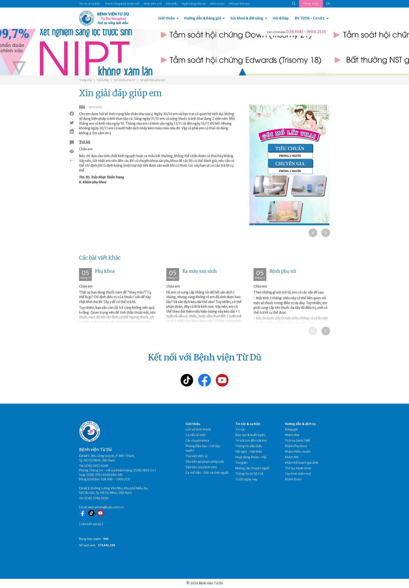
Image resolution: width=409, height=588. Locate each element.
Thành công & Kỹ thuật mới (122, 4)
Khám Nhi (291, 457)
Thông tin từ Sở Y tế (249, 474)
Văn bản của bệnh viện (201, 467)
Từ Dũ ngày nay (246, 479)
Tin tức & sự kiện (247, 424)
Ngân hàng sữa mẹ (194, 4)
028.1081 (294, 31)
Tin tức (240, 429)
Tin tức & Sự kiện (89, 4)
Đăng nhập (311, 4)
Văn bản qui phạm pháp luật (205, 462)
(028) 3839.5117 (145, 470)
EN (328, 4)
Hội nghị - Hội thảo (248, 452)
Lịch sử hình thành (198, 429)
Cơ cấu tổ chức (196, 435)
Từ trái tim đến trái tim (251, 440)
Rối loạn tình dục (239, 4)
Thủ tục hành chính (298, 468)
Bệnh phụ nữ (282, 271)
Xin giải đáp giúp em (152, 80)
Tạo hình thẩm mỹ (298, 474)
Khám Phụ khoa (296, 446)
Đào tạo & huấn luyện (250, 435)
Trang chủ (85, 80)
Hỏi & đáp (103, 80)
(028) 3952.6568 (96, 466)
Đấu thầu (172, 4)
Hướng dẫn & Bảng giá (202, 18)
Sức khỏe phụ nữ (124, 80)
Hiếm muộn (217, 4)
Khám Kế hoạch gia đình (301, 463)
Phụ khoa (105, 271)
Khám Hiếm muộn (298, 452)
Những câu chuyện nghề (252, 468)
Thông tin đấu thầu (248, 446)
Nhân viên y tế (153, 4)
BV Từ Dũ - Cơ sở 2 (310, 18)
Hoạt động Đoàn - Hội (250, 457)
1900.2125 (316, 31)
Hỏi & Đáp (281, 18)
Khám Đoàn (293, 479)
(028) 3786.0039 (96, 498)
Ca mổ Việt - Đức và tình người (207, 473)
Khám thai (292, 435)
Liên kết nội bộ (91, 524)
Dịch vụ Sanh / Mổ (297, 440)
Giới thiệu (166, 18)
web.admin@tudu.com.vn (106, 507)
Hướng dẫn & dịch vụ (300, 424)
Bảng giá (291, 429)
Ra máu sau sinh (199, 271)
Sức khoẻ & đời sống (246, 18)
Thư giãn (241, 463)
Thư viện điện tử (197, 456)
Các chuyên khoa (197, 440)
